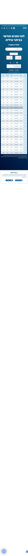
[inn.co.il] (14, 28)
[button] (27, 552)
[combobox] (18, 58)
